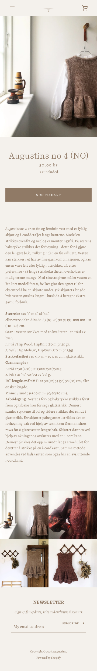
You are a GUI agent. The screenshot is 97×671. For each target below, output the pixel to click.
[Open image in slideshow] (48, 76)
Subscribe (70, 623)
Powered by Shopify (48, 658)
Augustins (59, 651)
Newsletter (48, 602)
